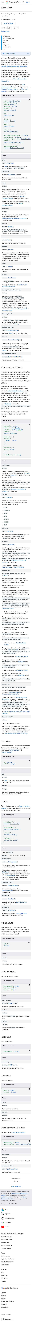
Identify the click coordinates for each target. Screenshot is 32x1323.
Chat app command (18, 1132)
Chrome (3, 1295)
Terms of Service (6, 1248)
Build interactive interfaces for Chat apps (16, 733)
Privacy (9, 1314)
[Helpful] (12, 19)
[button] (16, 53)
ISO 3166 (13, 475)
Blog (2, 1272)
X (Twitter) (4, 1278)
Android (3, 1292)
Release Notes (5, 31)
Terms (3, 1314)
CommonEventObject (16, 142)
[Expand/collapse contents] (11, 36)
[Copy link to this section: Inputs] (9, 802)
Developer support (6, 1245)
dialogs (4, 350)
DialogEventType (26, 139)
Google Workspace (12, 14)
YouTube (3, 1281)
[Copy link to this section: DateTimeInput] (17, 972)
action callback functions (15, 391)
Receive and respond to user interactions (14, 67)
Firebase (3, 1298)
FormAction (13, 132)
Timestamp (11, 175)
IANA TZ (7, 780)
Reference (6, 16)
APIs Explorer (5, 1264)
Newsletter (4, 1275)
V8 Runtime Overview (8, 608)
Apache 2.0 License (6, 1197)
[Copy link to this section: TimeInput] (13, 1076)
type (6, 166)
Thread (12, 121)
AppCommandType (26, 1144)
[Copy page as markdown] (14, 27)
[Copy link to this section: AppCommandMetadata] (27, 1128)
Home (3, 14)
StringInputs (14, 824)
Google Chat (6, 8)
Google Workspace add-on (9, 89)
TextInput (8, 404)
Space (12, 126)
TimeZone (13, 433)
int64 (10, 1003)
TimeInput (13, 840)
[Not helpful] (15, 19)
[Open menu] (3, 2)
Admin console (5, 1256)
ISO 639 (27, 473)
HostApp (17, 428)
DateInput (13, 834)
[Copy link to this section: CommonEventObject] (24, 368)
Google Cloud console (7, 1262)
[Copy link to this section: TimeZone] (13, 741)
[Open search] (23, 2)
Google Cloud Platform (7, 1301)
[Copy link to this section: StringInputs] (15, 923)
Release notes (5, 1242)
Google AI (4, 1304)
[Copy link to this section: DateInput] (13, 1037)
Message (12, 110)
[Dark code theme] (29, 99)
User (11, 115)
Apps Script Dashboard (7, 1259)
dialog (17, 324)
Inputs (14, 440)
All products (4, 1307)
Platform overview (6, 1236)
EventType (16, 101)
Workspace (18, 2)
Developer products (6, 1239)
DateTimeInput (15, 829)
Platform (19, 429)
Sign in (28, 2)
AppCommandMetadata (16, 148)
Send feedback (8, 23)
